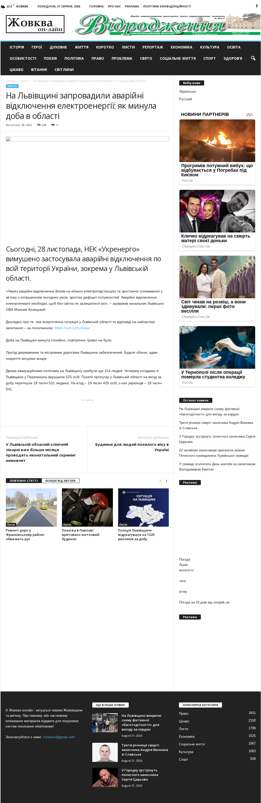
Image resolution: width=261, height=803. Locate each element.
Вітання (39, 69)
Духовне (58, 47)
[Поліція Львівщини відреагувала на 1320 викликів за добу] (143, 507)
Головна (96, 6)
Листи (128, 47)
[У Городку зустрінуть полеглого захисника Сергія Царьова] (105, 777)
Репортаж (152, 47)
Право (98, 58)
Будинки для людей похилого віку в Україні (132, 447)
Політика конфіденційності (167, 6)
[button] (253, 58)
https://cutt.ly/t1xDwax (74, 328)
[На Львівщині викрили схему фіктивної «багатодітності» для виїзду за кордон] (105, 722)
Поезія (50, 58)
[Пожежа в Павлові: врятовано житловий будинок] (87, 507)
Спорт (209, 58)
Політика (74, 58)
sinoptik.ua (221, 602)
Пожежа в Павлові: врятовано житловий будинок (80, 534)
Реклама (132, 6)
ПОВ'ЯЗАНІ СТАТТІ (24, 481)
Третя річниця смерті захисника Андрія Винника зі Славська (216, 425)
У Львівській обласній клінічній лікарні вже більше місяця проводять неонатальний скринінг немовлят (41, 452)
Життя (81, 47)
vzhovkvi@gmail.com (59, 737)
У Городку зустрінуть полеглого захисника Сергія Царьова (217, 439)
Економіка (181, 47)
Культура (209, 47)
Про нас (114, 6)
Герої (37, 47)
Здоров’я (233, 58)
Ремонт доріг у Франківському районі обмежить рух (25, 534)
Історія (17, 47)
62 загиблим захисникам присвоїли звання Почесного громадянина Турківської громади (213, 453)
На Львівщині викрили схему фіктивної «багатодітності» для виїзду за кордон (209, 411)
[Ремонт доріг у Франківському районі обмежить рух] (31, 507)
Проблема (122, 58)
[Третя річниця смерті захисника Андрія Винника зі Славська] (105, 752)
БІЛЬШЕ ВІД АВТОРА (60, 481)
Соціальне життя (178, 58)
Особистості (23, 58)
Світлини (64, 69)
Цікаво (16, 69)
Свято (146, 58)
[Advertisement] (87, 412)
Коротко (105, 47)
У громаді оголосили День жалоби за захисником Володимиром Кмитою (217, 466)
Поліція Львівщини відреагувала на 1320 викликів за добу (136, 534)
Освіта (234, 47)
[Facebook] (257, 6)
